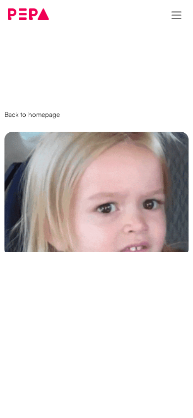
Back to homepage (32, 114)
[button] (177, 13)
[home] (28, 13)
